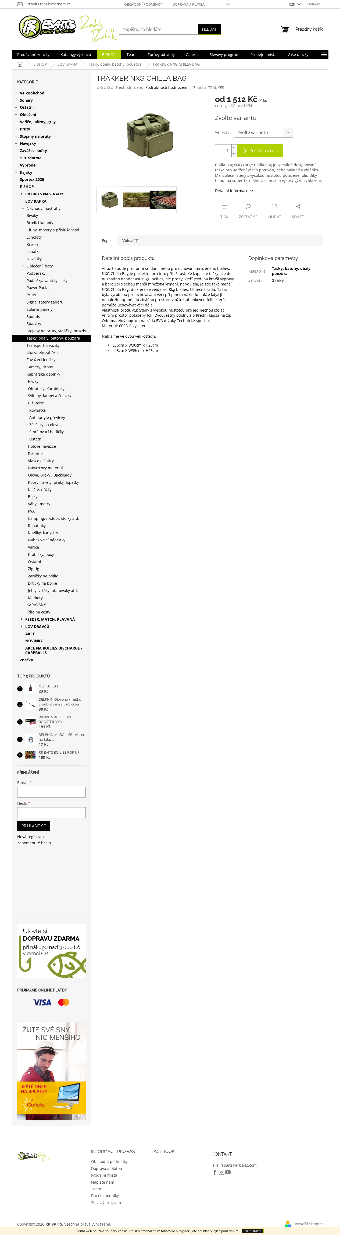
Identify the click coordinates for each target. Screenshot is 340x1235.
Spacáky (34, 323)
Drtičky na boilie (42, 583)
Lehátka (34, 251)
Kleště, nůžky (40, 489)
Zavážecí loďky (33, 150)
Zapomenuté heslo (34, 842)
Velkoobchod (32, 93)
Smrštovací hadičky (46, 431)
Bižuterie (36, 402)
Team (96, 1188)
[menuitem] (33, 54)
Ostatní (27, 107)
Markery (35, 597)
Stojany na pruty (35, 136)
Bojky (32, 496)
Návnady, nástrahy (43, 208)
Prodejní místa (104, 1175)
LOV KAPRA (35, 201)
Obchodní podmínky (143, 4)
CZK (292, 4)
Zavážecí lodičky (41, 359)
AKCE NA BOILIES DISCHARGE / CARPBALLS (54, 650)
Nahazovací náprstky (46, 539)
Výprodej (28, 165)
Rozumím (253, 1231)
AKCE (30, 633)
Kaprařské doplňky (43, 374)
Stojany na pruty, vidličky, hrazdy (56, 330)
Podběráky (36, 273)
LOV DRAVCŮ (37, 626)
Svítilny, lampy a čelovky (49, 395)
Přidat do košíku (264, 151)
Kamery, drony (40, 366)
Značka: (208, 87)
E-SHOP (27, 186)
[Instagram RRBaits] (221, 1172)
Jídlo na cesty (38, 612)
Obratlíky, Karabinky (46, 388)
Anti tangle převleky (47, 417)
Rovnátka (37, 410)
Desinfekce (38, 453)
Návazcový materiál (45, 467)
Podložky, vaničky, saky (47, 280)
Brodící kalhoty (40, 222)
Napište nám (102, 1182)
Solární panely (39, 309)
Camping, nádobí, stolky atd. (53, 518)
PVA (31, 511)
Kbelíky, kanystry (43, 532)
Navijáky (28, 143)
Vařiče (33, 547)
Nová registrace (31, 836)
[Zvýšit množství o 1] (234, 147)
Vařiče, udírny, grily (38, 121)
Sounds (33, 316)
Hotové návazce (42, 446)
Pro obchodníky (105, 1195)
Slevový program (106, 1202)
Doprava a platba (189, 4)
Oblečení (28, 114)
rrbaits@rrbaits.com (238, 1165)
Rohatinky (37, 525)
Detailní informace (231, 190)
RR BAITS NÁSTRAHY (44, 193)
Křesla (32, 244)
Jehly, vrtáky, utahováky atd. (53, 590)
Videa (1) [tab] (130, 240)
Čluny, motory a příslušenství (53, 229)
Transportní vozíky (43, 345)
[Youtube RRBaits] (228, 1172)
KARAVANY (36, 604)
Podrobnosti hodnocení (166, 87)
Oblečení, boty (40, 266)
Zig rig (33, 568)
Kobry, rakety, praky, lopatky (53, 482)
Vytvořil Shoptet (309, 1223)
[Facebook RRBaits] (215, 1172)
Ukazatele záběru (42, 352)
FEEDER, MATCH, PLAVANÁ (50, 619)
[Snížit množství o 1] (234, 154)
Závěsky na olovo (44, 424)
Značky (26, 659)
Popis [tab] (107, 240)
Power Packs (38, 287)
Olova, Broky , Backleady (49, 475)
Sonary (26, 100)
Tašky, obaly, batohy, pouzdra (53, 338)
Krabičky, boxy (41, 554)
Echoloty (34, 237)
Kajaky (26, 172)
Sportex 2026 (32, 179)
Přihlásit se (34, 826)
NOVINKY (34, 640)
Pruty (25, 129)
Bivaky (32, 215)
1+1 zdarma (30, 157)
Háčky (33, 381)
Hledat (209, 29)
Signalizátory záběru (45, 302)
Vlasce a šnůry (41, 460)
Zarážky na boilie (43, 575)
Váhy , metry (39, 503)
